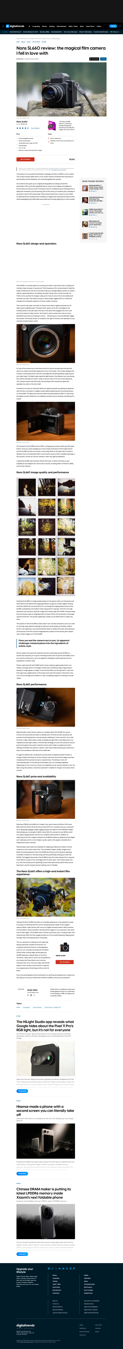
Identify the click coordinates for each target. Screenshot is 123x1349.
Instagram (52, 1268)
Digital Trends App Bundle (91, 1312)
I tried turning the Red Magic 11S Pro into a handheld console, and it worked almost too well (96, 236)
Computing (56, 1278)
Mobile (18, 1007)
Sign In (113, 26)
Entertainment (57, 1290)
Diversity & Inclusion (84, 1331)
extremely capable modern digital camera (35, 829)
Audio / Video (57, 1284)
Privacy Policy (98, 1324)
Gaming (55, 1281)
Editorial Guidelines (58, 1309)
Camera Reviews (37, 1007)
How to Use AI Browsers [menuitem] (71, 32)
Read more (22, 1091)
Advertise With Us (57, 1306)
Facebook (49, 1268)
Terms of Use (83, 1334)
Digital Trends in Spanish (91, 1309)
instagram (28, 995)
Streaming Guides (89, 1284)
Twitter (56, 1268)
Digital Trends (12, 28)
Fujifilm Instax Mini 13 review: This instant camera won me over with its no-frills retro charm (96, 212)
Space (86, 1281)
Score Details (35, 128)
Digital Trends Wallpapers (91, 1306)
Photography (26, 1007)
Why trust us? (56, 38)
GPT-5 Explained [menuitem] (115, 32)
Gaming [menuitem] (51, 26)
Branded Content (89, 1303)
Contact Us (56, 1303)
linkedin (31, 995)
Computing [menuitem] (36, 26)
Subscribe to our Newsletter (91, 1301)
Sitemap (97, 1331)
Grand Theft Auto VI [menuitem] (15, 32)
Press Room (98, 1328)
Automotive (56, 1293)
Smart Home (56, 1287)
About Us (55, 1301)
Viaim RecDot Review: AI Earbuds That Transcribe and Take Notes (96, 200)
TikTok (63, 1268)
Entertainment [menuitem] (61, 26)
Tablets (86, 1275)
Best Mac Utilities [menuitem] (44, 32)
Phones (55, 1275)
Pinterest (67, 1268)
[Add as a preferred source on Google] (94, 59)
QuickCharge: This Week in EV (52, 1007)
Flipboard (74, 1268)
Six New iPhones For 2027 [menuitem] (30, 32)
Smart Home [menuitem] (90, 26)
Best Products (88, 1287)
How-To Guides (88, 1290)
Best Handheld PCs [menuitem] (56, 32)
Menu (3, 26)
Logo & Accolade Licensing (60, 1312)
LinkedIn (70, 1268)
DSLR (70, 285)
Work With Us (83, 1328)
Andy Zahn (21, 59)
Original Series (88, 1293)
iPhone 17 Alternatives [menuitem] (85, 32)
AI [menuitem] (29, 26)
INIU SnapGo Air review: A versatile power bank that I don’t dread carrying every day (96, 224)
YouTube (60, 1268)
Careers (81, 1324)
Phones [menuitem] (44, 26)
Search (120, 26)
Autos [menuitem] (82, 26)
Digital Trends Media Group (26, 1342)
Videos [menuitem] (99, 26)
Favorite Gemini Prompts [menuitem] (101, 32)
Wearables (87, 1278)
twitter (34, 995)
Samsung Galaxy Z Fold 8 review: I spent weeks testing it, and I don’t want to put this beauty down (96, 188)
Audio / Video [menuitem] (73, 26)
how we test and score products (58, 170)
